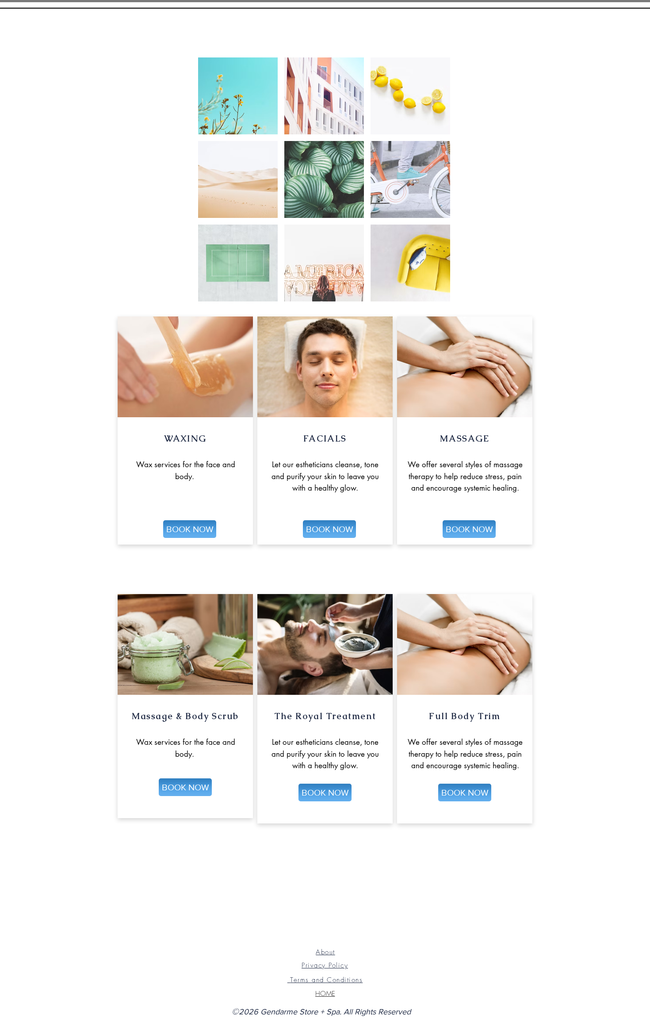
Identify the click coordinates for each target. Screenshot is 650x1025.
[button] (238, 95)
